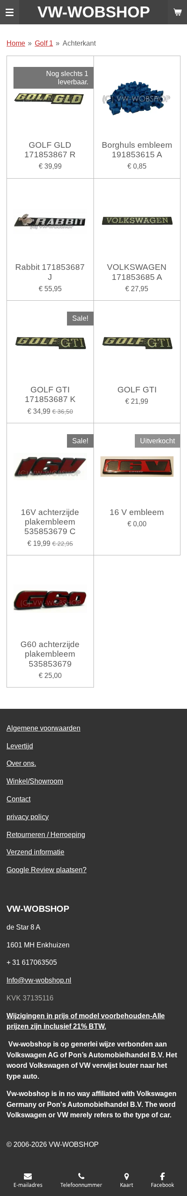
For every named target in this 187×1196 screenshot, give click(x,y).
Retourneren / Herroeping (46, 834)
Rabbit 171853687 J (50, 271)
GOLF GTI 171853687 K (50, 394)
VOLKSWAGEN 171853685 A (137, 271)
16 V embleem (137, 512)
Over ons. (21, 763)
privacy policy (28, 817)
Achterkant (79, 43)
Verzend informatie (35, 852)
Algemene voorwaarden (43, 728)
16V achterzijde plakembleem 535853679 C (50, 522)
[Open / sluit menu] (9, 12)
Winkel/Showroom (35, 781)
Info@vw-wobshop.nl (39, 980)
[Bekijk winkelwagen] (177, 12)
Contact (18, 799)
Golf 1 (44, 43)
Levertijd (20, 746)
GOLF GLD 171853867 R (50, 149)
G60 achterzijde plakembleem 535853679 (50, 654)
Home (16, 43)
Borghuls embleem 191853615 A (137, 149)
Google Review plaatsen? (47, 870)
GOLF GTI (137, 389)
